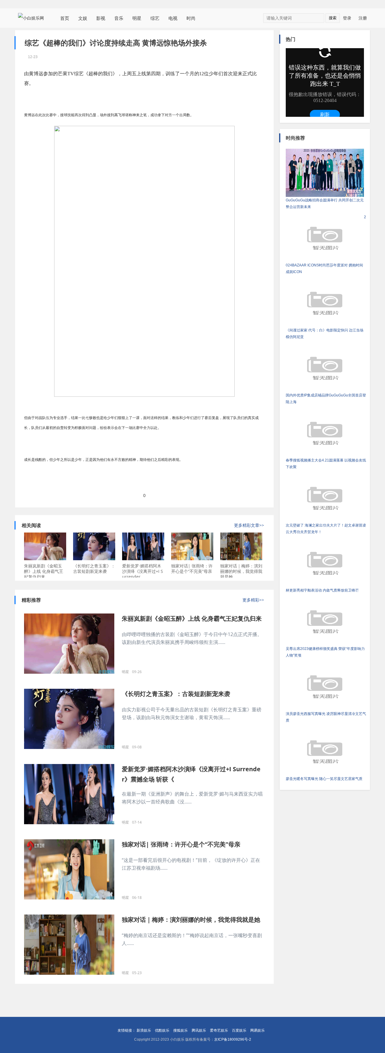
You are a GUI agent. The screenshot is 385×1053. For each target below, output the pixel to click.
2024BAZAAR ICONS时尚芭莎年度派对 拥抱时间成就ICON (326, 244)
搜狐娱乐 (180, 1030)
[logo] (33, 18)
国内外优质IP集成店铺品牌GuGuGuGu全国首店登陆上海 (326, 398)
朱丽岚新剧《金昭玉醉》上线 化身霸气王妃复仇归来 (43, 571)
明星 (136, 18)
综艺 (154, 18)
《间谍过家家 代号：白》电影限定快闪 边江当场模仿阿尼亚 (324, 333)
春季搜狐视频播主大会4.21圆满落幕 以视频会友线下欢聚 (326, 463)
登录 (347, 18)
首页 (64, 18)
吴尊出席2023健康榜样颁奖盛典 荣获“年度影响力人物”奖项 (325, 652)
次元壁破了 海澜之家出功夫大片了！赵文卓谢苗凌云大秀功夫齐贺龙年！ (326, 528)
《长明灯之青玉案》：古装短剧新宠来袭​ (94, 568)
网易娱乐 (257, 1030)
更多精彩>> (253, 600)
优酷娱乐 (162, 1030)
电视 (172, 18)
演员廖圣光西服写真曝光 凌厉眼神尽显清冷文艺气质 (326, 717)
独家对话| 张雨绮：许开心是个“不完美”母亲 (192, 568)
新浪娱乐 (144, 1030)
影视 (100, 18)
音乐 (118, 18)
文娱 (82, 18)
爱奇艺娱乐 (219, 1030)
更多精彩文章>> (249, 525)
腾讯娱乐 (199, 1030)
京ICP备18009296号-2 (232, 1039)
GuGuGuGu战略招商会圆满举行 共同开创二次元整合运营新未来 (325, 203)
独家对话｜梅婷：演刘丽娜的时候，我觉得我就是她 (241, 571)
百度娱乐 (239, 1030)
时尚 (191, 18)
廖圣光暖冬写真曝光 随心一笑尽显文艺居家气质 (324, 779)
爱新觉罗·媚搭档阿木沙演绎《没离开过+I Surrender (142, 571)
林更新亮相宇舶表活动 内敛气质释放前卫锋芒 (322, 590)
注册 (363, 18)
